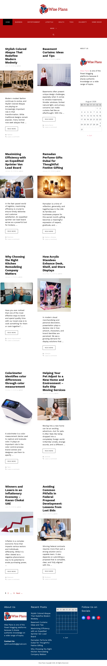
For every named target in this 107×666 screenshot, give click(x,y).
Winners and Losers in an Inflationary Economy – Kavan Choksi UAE (14, 495)
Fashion (9, 134)
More (52, 28)
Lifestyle (49, 22)
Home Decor (97, 22)
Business (18, 22)
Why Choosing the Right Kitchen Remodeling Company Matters (15, 265)
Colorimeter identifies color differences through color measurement (15, 379)
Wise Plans (84, 71)
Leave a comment (13, 137)
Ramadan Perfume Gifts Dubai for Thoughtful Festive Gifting (53, 160)
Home (8, 22)
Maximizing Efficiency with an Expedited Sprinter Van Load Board (15, 160)
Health (61, 22)
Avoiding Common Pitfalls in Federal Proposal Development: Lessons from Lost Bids (52, 498)
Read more (11, 129)
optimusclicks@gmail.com (15, 644)
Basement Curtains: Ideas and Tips (53, 52)
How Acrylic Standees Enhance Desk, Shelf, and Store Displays (54, 263)
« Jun (89, 135)
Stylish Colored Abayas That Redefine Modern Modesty (15, 55)
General (47, 456)
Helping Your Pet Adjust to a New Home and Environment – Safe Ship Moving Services (54, 381)
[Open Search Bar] (53, 34)
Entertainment (33, 22)
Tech (71, 22)
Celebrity (83, 22)
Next (19, 593)
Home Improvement (14, 338)
